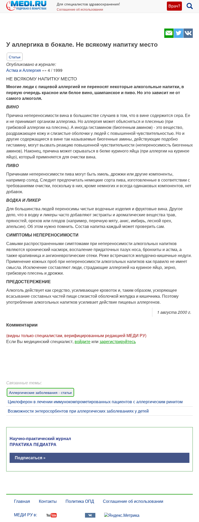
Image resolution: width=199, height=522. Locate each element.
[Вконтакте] (188, 36)
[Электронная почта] (169, 36)
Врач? (174, 6)
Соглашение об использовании (80, 9)
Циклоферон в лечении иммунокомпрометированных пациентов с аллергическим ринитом (95, 402)
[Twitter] (178, 36)
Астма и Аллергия (23, 70)
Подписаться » (30, 458)
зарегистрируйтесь (118, 341)
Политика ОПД (80, 501)
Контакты (48, 501)
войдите (82, 341)
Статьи (14, 56)
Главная (22, 501)
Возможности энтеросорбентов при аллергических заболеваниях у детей (78, 411)
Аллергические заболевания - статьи (40, 392)
